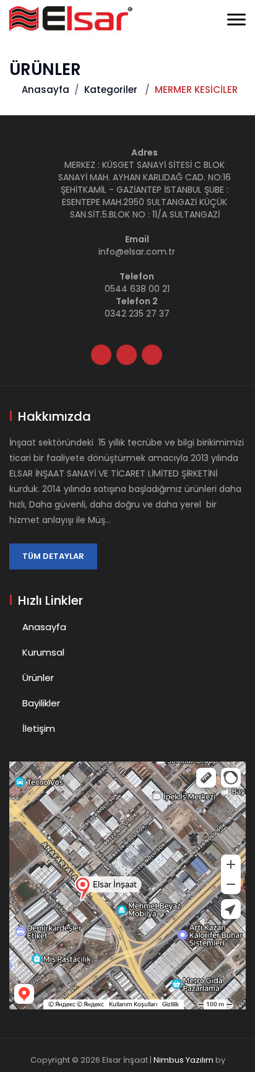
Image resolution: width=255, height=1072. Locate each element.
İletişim (38, 728)
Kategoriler (110, 89)
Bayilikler (41, 703)
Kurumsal (43, 652)
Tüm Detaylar (53, 556)
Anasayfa (45, 89)
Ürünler (38, 677)
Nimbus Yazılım (183, 1060)
